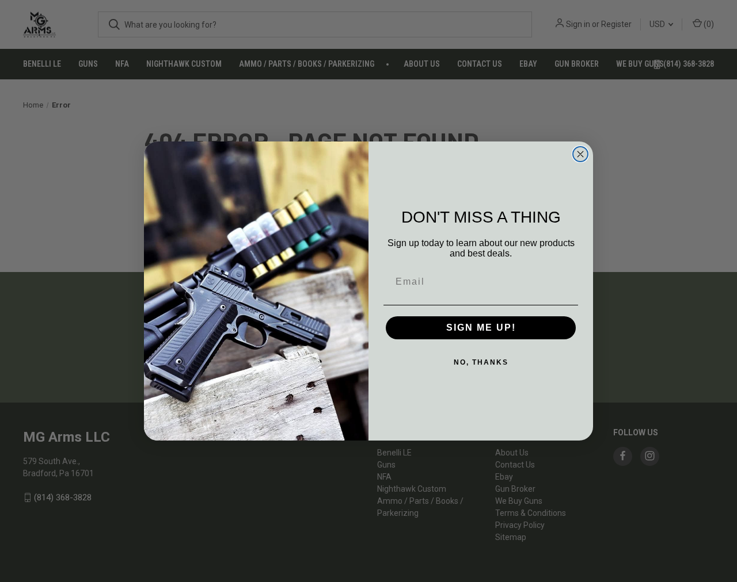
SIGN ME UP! (481, 327)
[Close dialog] (580, 154)
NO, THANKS (481, 362)
